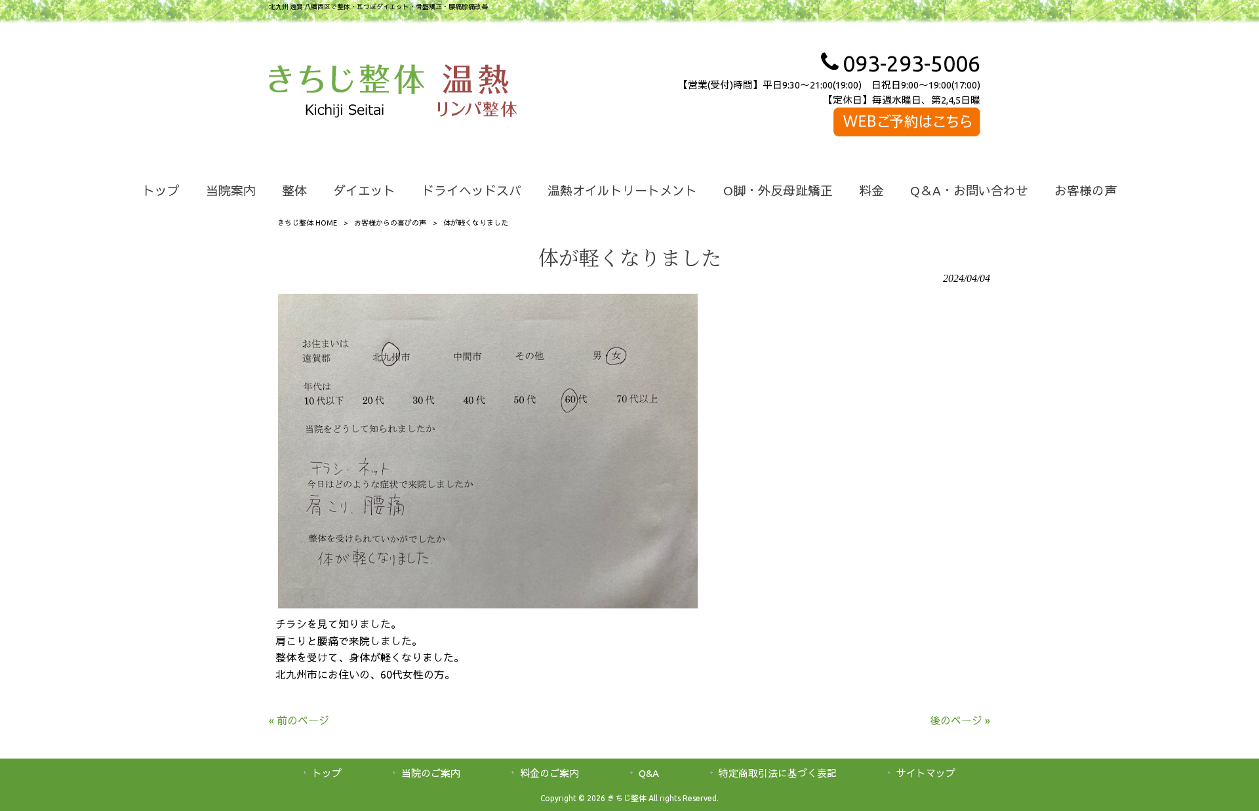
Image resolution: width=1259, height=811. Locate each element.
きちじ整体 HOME (307, 223)
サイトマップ (925, 773)
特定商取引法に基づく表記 (778, 773)
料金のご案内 (549, 773)
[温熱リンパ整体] (477, 93)
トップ (327, 773)
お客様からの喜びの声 (390, 223)
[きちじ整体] (346, 93)
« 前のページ (299, 720)
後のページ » (960, 720)
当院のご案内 (430, 773)
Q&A (649, 773)
